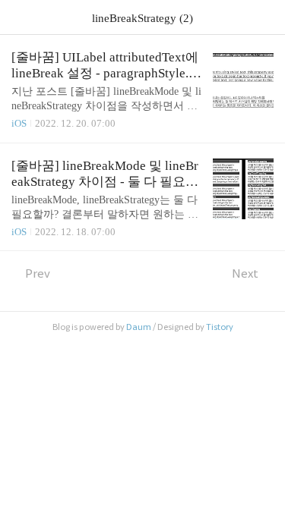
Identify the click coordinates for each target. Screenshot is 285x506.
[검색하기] (266, 17)
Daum (138, 327)
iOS (19, 123)
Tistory (219, 327)
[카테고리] (18, 17)
